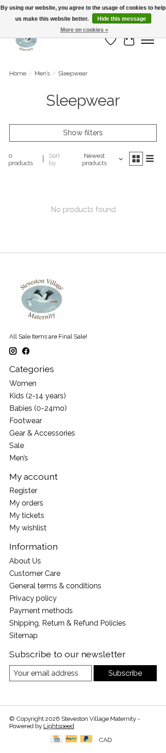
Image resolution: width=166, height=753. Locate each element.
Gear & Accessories (42, 433)
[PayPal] (71, 739)
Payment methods (41, 610)
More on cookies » (84, 30)
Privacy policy (33, 598)
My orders (26, 503)
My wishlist (28, 527)
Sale (16, 445)
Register (23, 490)
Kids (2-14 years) (37, 395)
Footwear (25, 420)
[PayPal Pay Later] (86, 739)
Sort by (54, 159)
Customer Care (34, 573)
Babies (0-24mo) (38, 408)
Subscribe (125, 673)
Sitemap (23, 635)
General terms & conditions (55, 585)
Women (22, 383)
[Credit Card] (56, 739)
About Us (25, 561)
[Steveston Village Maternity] (26, 40)
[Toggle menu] (147, 40)
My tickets (26, 515)
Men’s (42, 73)
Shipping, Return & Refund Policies (67, 623)
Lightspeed (58, 726)
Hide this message (121, 19)
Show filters (83, 132)
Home (17, 73)
